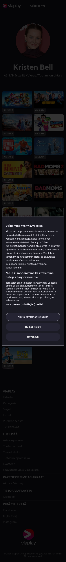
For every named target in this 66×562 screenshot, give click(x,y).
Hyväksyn (33, 337)
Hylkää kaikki (33, 327)
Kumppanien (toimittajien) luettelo (25, 304)
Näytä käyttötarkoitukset (33, 317)
